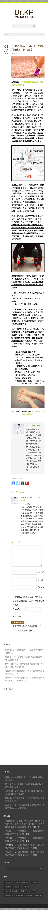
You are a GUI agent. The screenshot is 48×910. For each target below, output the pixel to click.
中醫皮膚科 (8, 887)
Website (41, 587)
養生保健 (38, 895)
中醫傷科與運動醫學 (22, 883)
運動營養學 (19, 895)
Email (40, 580)
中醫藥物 (26, 887)
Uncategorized (8, 883)
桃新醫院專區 (9, 895)
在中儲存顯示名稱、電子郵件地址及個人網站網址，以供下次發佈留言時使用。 (28, 601)
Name (40, 573)
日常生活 (32, 891)
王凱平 (10, 831)
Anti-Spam (17, 616)
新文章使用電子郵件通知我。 (25, 631)
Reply (23, 500)
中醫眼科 (17, 887)
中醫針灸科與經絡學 (11, 891)
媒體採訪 (23, 891)
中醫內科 (34, 883)
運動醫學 (29, 895)
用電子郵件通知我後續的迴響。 (26, 626)
